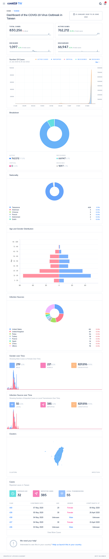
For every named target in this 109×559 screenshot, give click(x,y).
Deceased (95, 59)
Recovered (82, 59)
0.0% (98, 210)
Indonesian (16, 217)
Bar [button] (97, 62)
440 (10, 508)
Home (9, 11)
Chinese (15, 212)
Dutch (14, 219)
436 (10, 527)
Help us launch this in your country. (67, 544)
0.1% (98, 207)
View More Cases (54, 532)
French (14, 215)
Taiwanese (16, 207)
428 (89, 207)
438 (10, 517)
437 (10, 522)
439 (10, 513)
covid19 (14, 3)
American (15, 210)
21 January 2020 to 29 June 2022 (87, 16)
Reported (57, 59)
